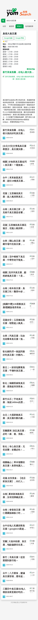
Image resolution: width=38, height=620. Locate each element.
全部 (4, 26)
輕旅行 (19, 26)
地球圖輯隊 (29, 26)
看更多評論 (31, 69)
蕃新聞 (11, 26)
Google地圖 (8, 38)
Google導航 (20, 38)
